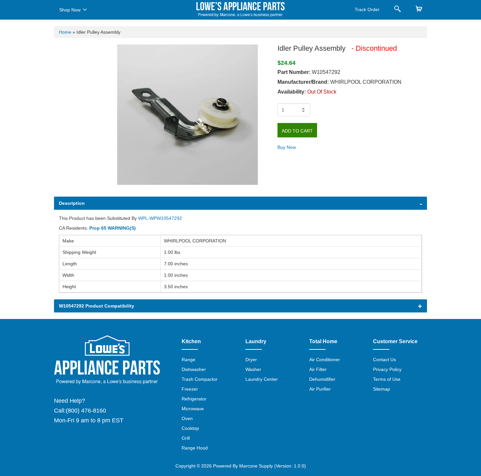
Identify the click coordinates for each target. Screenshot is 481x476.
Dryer (251, 359)
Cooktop (190, 428)
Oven (187, 418)
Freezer (190, 389)
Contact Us (384, 359)
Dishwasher (194, 369)
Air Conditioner (324, 359)
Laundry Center (261, 379)
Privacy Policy (387, 369)
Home (65, 32)
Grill (186, 438)
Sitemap (381, 389)
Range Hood (195, 447)
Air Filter (318, 369)
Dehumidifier (322, 379)
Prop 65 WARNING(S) (112, 228)
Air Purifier (320, 389)
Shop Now (69, 9)
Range (188, 359)
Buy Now (286, 147)
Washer (253, 369)
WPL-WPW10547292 (160, 218)
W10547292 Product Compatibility (96, 306)
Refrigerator (194, 398)
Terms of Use (387, 379)
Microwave (193, 408)
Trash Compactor (200, 379)
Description (72, 203)
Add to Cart (297, 130)
